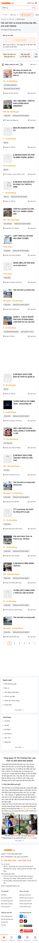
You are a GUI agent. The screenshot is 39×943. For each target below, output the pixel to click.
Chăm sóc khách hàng (11, 700)
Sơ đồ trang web (5, 906)
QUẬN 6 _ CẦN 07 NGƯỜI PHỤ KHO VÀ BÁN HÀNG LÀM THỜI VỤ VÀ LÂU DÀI (23, 319)
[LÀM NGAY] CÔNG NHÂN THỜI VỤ (23, 564)
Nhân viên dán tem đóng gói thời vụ (9, 55)
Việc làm (3, 925)
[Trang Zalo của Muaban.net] (25, 917)
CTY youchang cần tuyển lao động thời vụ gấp (23, 510)
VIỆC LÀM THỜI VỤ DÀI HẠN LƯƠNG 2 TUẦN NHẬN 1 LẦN (24, 430)
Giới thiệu (4, 895)
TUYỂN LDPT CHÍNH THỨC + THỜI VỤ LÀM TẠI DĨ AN (24, 591)
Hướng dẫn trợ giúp (25, 906)
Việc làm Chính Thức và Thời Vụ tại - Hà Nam (22, 537)
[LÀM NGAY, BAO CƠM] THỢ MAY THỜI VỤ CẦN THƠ (23, 457)
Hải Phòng (7, 733)
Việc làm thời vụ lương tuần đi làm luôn (24, 483)
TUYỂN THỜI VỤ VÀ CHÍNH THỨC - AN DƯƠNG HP (24, 402)
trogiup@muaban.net (12, 886)
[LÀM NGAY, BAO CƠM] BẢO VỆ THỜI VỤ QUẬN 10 (24, 375)
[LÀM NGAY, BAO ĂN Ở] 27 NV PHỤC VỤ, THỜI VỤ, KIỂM (24, 184)
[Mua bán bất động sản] (7, 3)
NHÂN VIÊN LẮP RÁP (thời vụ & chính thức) (24, 264)
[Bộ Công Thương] (26, 933)
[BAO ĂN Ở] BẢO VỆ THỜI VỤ (23, 129)
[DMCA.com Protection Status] (26, 926)
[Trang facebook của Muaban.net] (21, 917)
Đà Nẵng (7, 729)
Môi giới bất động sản (7, 919)
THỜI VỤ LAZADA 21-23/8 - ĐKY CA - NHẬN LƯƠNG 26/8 (24, 211)
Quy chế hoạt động (6, 898)
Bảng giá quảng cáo (25, 895)
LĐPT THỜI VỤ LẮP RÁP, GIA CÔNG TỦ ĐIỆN (23, 237)
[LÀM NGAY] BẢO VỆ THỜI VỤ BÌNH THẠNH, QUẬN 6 (24, 156)
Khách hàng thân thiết (26, 903)
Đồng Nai (7, 742)
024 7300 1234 (24, 860)
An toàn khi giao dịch (7, 901)
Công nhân (8, 705)
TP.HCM (7, 721)
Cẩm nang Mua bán (6, 916)
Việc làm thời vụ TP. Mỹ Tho (25, 55)
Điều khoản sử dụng (7, 903)
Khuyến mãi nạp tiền (25, 901)
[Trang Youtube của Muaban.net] (21, 921)
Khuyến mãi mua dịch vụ (26, 898)
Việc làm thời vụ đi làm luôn (24, 290)
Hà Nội (6, 725)
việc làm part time (26, 808)
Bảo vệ (6, 688)
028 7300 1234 (10, 860)
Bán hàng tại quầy (10, 684)
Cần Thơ (7, 738)
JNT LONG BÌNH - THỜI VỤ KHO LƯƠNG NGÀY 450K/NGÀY (24, 103)
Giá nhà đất (4, 922)
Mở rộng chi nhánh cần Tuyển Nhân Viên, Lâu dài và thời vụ (24, 72)
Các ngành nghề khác (11, 692)
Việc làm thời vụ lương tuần (24, 617)
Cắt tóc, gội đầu (9, 696)
